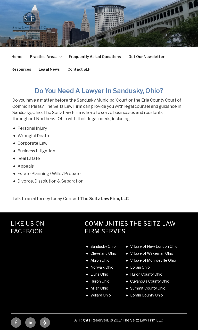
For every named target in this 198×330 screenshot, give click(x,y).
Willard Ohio (100, 295)
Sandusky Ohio (103, 246)
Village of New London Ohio (154, 246)
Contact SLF (79, 69)
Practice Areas (43, 56)
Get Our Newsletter (146, 56)
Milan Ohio (99, 288)
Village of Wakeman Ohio (151, 253)
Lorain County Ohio (146, 295)
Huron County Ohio (146, 274)
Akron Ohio (100, 260)
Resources (21, 69)
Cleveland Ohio (103, 253)
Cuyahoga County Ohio (149, 281)
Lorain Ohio (140, 267)
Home (17, 56)
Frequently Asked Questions (95, 56)
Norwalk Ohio (101, 267)
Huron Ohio (100, 281)
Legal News (49, 69)
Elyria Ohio (99, 274)
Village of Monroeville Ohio (153, 260)
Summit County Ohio (148, 288)
